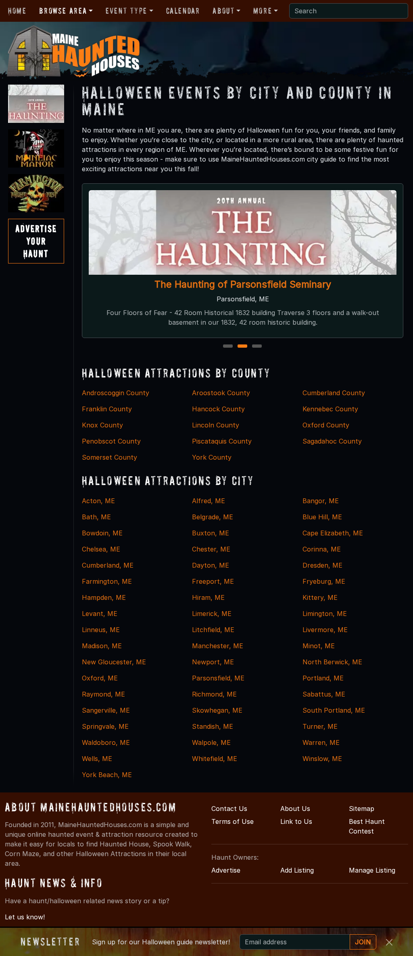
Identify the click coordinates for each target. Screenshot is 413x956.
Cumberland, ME (107, 565)
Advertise (225, 870)
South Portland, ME (333, 710)
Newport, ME (213, 662)
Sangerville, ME (106, 710)
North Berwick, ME (332, 662)
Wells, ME (97, 759)
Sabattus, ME (323, 694)
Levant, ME (99, 614)
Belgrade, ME (212, 517)
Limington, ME (324, 614)
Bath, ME (96, 517)
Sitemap (361, 809)
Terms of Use (232, 821)
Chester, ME (211, 549)
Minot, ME (318, 646)
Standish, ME (212, 726)
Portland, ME (323, 678)
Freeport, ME (213, 581)
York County (212, 457)
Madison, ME (102, 646)
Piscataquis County (222, 441)
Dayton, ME (210, 565)
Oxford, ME (100, 678)
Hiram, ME (208, 597)
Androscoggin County (115, 393)
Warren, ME (321, 742)
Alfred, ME (208, 501)
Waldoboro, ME (106, 742)
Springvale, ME (105, 726)
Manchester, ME (217, 646)
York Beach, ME (107, 775)
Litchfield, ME (213, 630)
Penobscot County (111, 441)
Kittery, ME (320, 597)
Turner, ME (320, 726)
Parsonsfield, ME (218, 678)
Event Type (126, 10)
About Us (295, 809)
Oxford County (325, 425)
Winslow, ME (322, 759)
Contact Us (229, 809)
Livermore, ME (325, 630)
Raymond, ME (103, 694)
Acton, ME (98, 501)
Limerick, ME (212, 614)
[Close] (389, 942)
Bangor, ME (320, 501)
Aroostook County (221, 393)
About (223, 10)
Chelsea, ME (101, 549)
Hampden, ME (104, 597)
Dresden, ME (322, 565)
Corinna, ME (321, 549)
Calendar (183, 10)
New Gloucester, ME (114, 662)
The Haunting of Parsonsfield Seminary (242, 284)
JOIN (363, 942)
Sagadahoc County (332, 441)
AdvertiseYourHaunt (36, 241)
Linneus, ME (101, 630)
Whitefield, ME (214, 759)
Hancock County (218, 409)
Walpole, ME (211, 742)
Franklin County (107, 409)
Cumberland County (333, 393)
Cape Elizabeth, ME (332, 533)
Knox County (102, 425)
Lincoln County (215, 425)
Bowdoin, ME (102, 533)
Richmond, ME (214, 694)
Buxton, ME (210, 533)
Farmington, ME (107, 581)
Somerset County (109, 457)
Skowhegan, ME (217, 710)
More (262, 10)
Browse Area (63, 10)
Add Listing (297, 870)
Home (17, 10)
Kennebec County (330, 409)
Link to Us (296, 821)
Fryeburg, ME (323, 581)
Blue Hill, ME (322, 517)
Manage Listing (372, 870)
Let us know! (25, 917)
